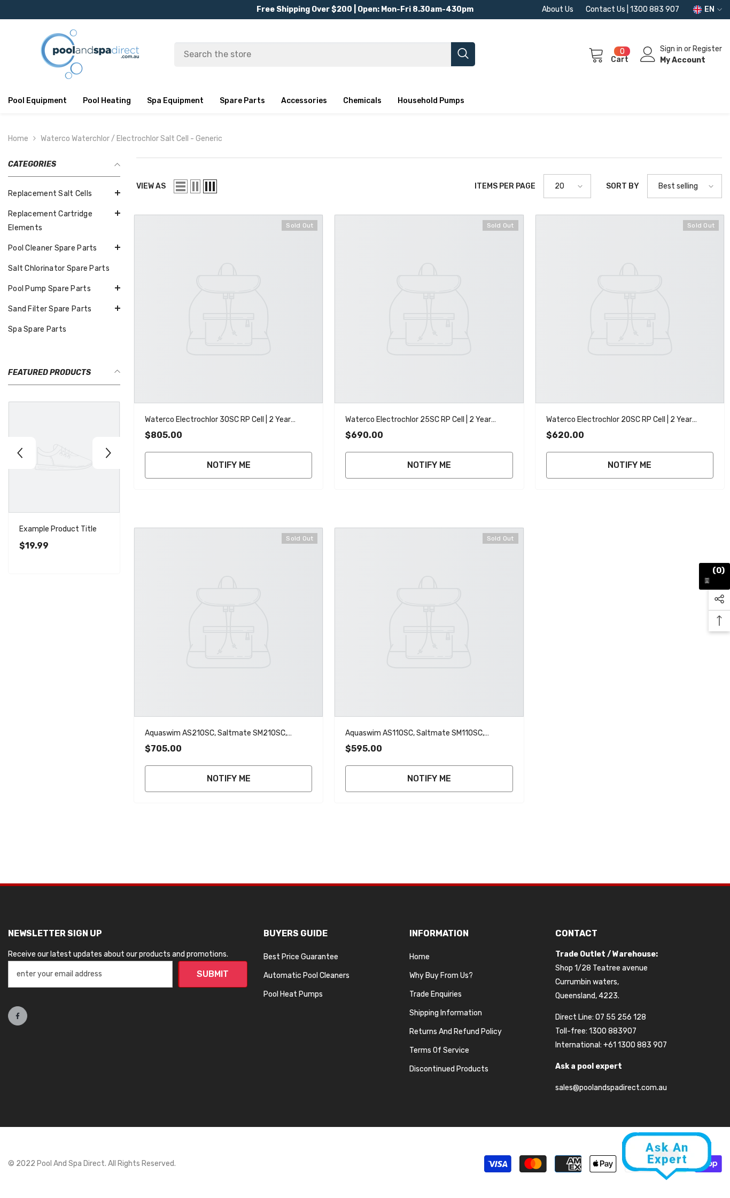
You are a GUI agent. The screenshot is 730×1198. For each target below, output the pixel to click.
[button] (64, 193)
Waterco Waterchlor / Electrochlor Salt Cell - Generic (131, 138)
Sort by (622, 186)
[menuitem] (64, 194)
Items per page (505, 186)
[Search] (324, 54)
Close (717, 113)
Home (18, 138)
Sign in (672, 48)
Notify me (229, 465)
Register (707, 48)
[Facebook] (17, 1015)
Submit (213, 974)
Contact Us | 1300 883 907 (632, 9)
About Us (557, 9)
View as (151, 186)
